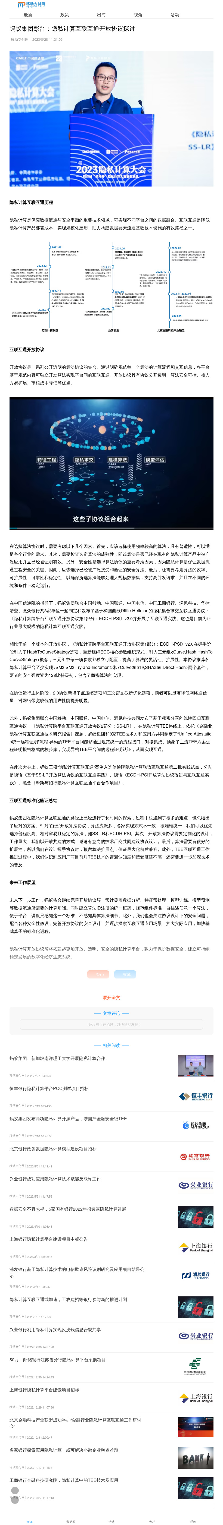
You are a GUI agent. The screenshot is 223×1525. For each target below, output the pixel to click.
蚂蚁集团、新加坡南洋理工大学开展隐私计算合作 (57, 1058)
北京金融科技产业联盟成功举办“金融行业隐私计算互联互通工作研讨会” (75, 1423)
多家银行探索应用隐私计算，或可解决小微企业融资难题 (64, 1450)
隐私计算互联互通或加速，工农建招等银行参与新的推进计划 (68, 1299)
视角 (138, 14)
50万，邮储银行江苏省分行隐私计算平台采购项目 (58, 1359)
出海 (101, 14)
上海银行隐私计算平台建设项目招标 (44, 1390)
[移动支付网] (31, 6)
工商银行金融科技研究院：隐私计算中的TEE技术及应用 (64, 1480)
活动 (175, 14)
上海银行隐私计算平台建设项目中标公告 (49, 1239)
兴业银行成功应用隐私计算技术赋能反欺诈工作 (55, 1179)
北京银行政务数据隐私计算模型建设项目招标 (53, 1148)
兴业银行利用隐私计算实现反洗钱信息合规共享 (55, 1329)
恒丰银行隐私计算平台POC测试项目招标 (49, 1088)
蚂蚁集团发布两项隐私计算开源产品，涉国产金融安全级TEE (68, 1118)
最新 (28, 14)
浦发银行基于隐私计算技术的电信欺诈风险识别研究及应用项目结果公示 (77, 1272)
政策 (64, 14)
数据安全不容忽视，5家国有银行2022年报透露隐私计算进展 (68, 1209)
